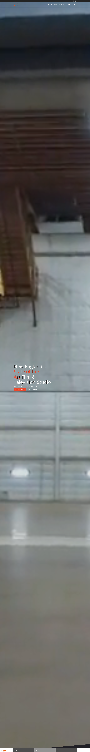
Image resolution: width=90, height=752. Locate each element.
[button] (4, 750)
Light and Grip (61, 4)
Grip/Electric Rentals (33, 389)
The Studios (53, 4)
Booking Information (19, 389)
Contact (74, 4)
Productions (68, 4)
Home (48, 4)
